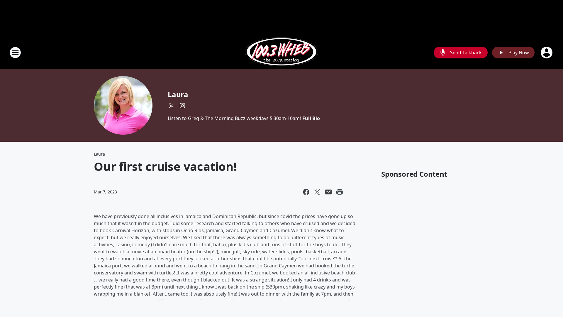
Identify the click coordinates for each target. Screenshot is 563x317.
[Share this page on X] (317, 192)
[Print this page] (339, 192)
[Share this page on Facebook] (306, 192)
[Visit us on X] (171, 105)
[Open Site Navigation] (15, 52)
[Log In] (547, 52)
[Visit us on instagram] (182, 105)
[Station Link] (281, 52)
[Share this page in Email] (328, 192)
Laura (178, 94)
